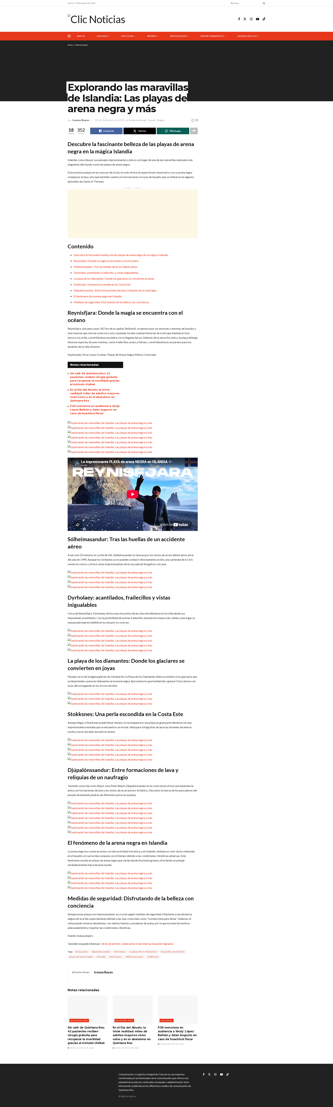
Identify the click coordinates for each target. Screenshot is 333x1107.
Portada (101, 956)
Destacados (178, 36)
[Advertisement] (133, 213)
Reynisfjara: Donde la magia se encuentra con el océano (106, 260)
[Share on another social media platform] (194, 131)
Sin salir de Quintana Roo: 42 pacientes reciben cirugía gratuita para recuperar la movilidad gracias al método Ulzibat (86, 1035)
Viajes (161, 120)
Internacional (81, 45)
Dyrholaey (119, 951)
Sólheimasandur (134, 956)
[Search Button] (263, 3)
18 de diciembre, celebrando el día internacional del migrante (137, 943)
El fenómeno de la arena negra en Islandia (98, 296)
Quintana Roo (79, 1020)
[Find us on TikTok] (264, 19)
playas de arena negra (81, 956)
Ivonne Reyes (80, 120)
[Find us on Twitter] (244, 19)
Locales (102, 36)
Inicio (81, 36)
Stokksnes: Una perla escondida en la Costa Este (102, 284)
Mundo (151, 36)
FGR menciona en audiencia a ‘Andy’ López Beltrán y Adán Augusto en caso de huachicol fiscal (95, 409)
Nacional (166, 1020)
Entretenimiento (212, 36)
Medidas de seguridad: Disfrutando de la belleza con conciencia (111, 302)
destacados (81, 951)
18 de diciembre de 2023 (110, 120)
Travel (151, 120)
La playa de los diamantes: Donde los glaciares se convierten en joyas (114, 278)
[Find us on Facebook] (239, 19)
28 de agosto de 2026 (81, 1048)
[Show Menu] (69, 36)
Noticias (127, 36)
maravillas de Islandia (173, 951)
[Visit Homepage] (96, 19)
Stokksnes (153, 956)
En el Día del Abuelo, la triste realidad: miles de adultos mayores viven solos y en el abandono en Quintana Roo (132, 1035)
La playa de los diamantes (143, 951)
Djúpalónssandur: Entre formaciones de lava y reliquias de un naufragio (115, 290)
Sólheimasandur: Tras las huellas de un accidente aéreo (106, 266)
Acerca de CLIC (247, 36)
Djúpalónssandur (101, 951)
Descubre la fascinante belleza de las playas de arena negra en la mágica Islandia (121, 255)
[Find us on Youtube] (257, 19)
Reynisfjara (115, 956)
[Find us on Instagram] (251, 19)
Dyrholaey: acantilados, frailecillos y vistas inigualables (106, 272)
